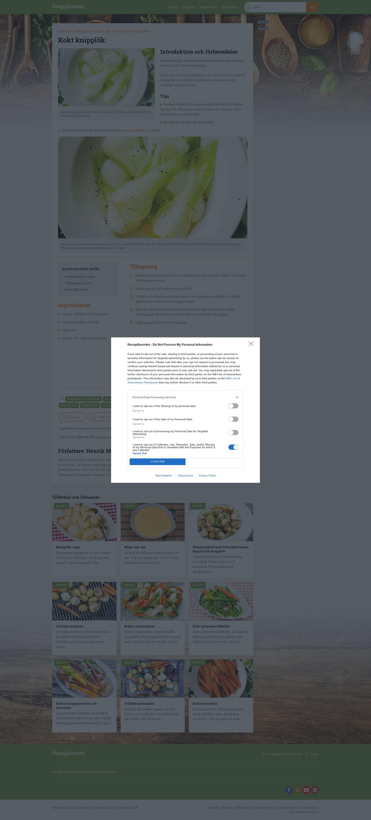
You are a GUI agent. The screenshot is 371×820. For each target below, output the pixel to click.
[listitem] (185, 397)
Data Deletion (163, 475)
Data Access (185, 475)
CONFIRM (158, 461)
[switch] (233, 405)
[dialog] (185, 410)
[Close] (252, 345)
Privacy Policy (207, 475)
